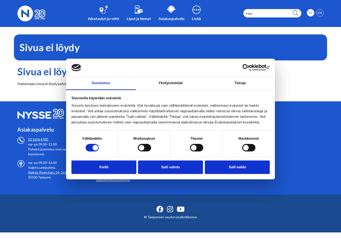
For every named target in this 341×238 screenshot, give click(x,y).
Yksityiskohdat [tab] (170, 83)
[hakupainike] (295, 13)
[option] (320, 13)
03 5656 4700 (38, 139)
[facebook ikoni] (159, 209)
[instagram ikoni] (170, 209)
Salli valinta (170, 167)
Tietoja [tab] (240, 83)
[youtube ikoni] (181, 209)
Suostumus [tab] (101, 83)
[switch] (144, 148)
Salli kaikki (237, 167)
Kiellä (103, 167)
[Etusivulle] (31, 13)
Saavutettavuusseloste (113, 180)
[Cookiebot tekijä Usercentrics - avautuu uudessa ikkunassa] (249, 67)
